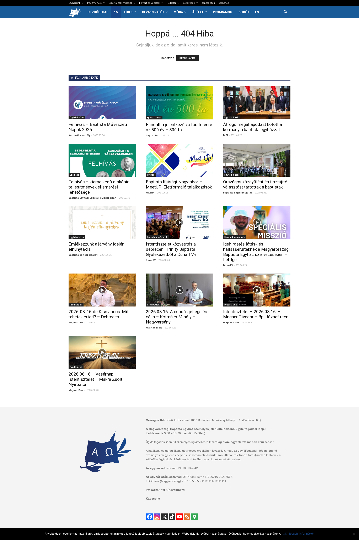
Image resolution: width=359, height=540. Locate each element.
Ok (284, 533)
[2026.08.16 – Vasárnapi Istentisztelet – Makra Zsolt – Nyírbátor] (102, 352)
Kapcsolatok (208, 2)
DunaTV (151, 259)
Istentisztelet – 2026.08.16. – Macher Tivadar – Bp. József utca (255, 314)
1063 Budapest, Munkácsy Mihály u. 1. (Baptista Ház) (226, 420)
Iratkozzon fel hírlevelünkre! (165, 489)
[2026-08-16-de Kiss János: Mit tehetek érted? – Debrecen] (102, 290)
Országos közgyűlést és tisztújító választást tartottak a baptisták (255, 184)
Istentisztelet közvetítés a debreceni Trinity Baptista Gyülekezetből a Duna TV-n (172, 249)
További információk (301, 533)
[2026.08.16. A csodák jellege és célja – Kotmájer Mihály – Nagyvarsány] (179, 290)
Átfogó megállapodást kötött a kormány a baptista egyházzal (252, 127)
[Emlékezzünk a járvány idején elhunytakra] (102, 222)
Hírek (128, 12)
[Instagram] (157, 516)
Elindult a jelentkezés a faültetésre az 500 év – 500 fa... (179, 127)
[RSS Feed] (187, 516)
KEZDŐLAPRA (187, 58)
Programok (222, 12)
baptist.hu (152, 135)
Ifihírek (150, 174)
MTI (225, 135)
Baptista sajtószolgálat (237, 192)
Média (178, 12)
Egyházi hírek (77, 117)
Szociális (74, 174)
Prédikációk (76, 304)
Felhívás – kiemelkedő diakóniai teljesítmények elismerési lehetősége (100, 187)
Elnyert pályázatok (149, 2)
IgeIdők (243, 12)
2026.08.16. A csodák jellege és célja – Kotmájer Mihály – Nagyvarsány (176, 317)
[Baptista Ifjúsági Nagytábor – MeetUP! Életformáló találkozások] (179, 160)
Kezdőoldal (98, 12)
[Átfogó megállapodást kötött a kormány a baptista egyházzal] (256, 102)
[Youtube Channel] (179, 516)
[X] (164, 516)
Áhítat (198, 12)
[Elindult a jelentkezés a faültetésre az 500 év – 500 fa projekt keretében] (179, 102)
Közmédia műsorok (157, 237)
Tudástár (171, 2)
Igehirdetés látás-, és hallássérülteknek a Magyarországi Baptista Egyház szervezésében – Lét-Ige (256, 252)
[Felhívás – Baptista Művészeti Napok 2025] (102, 102)
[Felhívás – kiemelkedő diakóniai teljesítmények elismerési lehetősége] (102, 160)
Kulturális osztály (79, 135)
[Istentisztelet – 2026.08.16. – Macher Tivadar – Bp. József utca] (256, 290)
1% (116, 12)
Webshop (224, 2)
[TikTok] (172, 516)
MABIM (150, 192)
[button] (285, 12)
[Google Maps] (194, 516)
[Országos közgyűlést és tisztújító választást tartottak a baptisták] (256, 160)
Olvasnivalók (153, 12)
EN (257, 12)
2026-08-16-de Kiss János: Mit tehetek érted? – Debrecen (99, 314)
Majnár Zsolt (77, 322)
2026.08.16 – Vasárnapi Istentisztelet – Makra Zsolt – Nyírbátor (97, 379)
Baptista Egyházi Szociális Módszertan (92, 197)
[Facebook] (149, 516)
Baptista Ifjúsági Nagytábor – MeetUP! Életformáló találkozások (179, 184)
